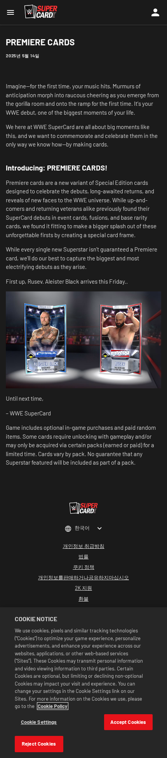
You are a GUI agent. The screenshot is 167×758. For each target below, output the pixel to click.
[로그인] (155, 12)
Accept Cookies (128, 722)
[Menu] (12, 12)
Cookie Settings (39, 722)
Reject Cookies (39, 744)
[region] (83, 682)
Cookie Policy (53, 706)
